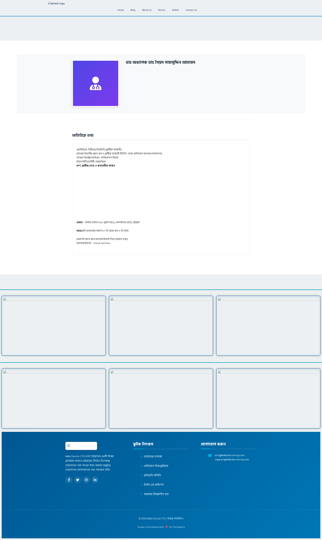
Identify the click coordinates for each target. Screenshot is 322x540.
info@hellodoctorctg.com (230, 455)
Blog (133, 10)
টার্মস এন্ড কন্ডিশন (154, 485)
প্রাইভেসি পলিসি (152, 475)
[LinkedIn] (95, 479)
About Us (146, 10)
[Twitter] (77, 479)
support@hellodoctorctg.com (232, 459)
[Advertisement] (177, 195)
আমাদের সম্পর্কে (153, 456)
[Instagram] (86, 479)
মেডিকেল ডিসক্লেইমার (156, 466)
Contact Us (191, 10)
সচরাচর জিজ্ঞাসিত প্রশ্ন (156, 494)
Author (175, 10)
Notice (161, 10)
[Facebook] (68, 479)
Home (121, 10)
